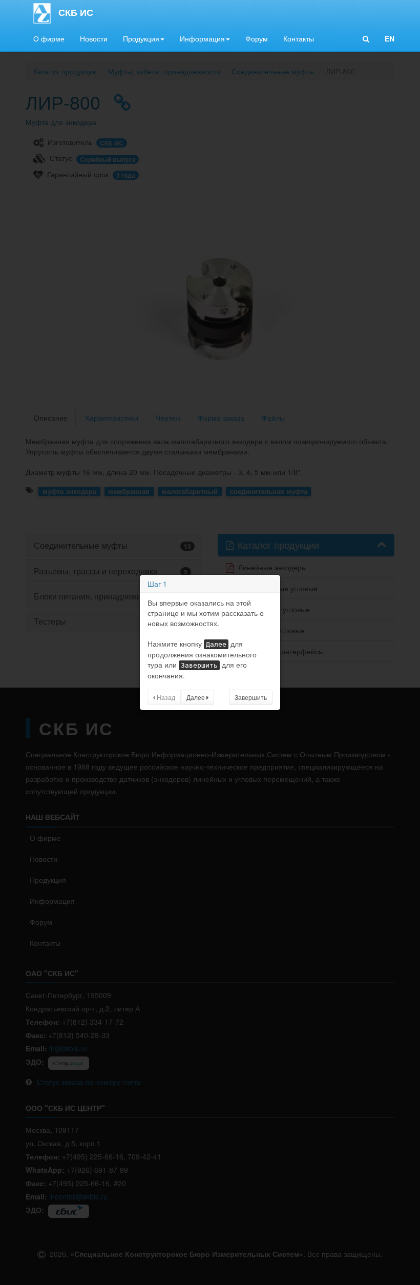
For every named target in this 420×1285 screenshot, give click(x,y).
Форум (256, 38)
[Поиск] (366, 38)
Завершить (251, 697)
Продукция (141, 38)
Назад (165, 697)
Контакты (298, 38)
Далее (196, 697)
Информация (202, 38)
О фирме (49, 38)
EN (389, 38)
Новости (94, 38)
